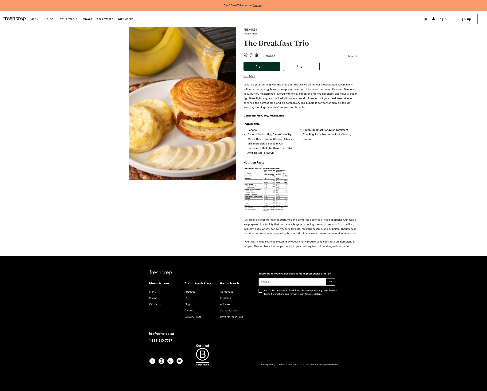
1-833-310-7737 (160, 340)
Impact (87, 19)
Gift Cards (126, 19)
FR (425, 18)
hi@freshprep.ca (161, 333)
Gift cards (155, 304)
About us (190, 292)
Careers (189, 310)
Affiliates (225, 304)
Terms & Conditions (274, 293)
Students (225, 298)
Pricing (48, 19)
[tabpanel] (301, 165)
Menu (34, 19)
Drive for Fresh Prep (231, 317)
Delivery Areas (193, 317)
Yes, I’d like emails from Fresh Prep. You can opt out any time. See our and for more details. (300, 292)
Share (350, 56)
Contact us (226, 292)
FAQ (187, 298)
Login (301, 66)
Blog (187, 304)
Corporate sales (229, 310)
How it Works (67, 19)
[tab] (251, 78)
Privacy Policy (297, 293)
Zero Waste (105, 19)
